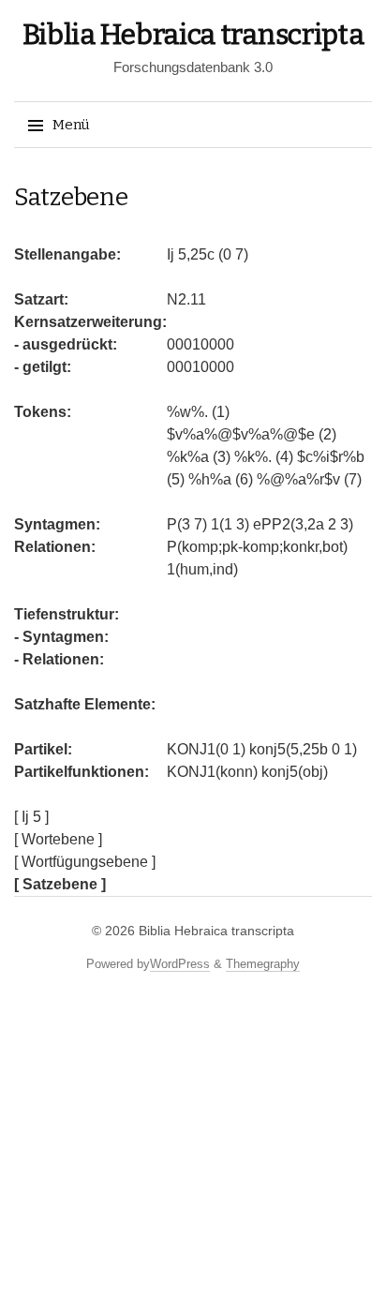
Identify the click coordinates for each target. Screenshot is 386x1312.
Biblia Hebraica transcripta (193, 35)
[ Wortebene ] (58, 839)
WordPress (180, 964)
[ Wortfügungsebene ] (85, 862)
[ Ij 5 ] (31, 817)
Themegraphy (263, 964)
